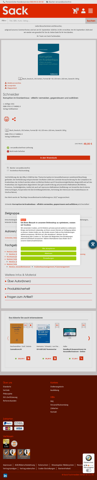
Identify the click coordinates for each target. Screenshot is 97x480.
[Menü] (92, 455)
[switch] (88, 470)
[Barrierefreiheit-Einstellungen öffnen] (93, 244)
